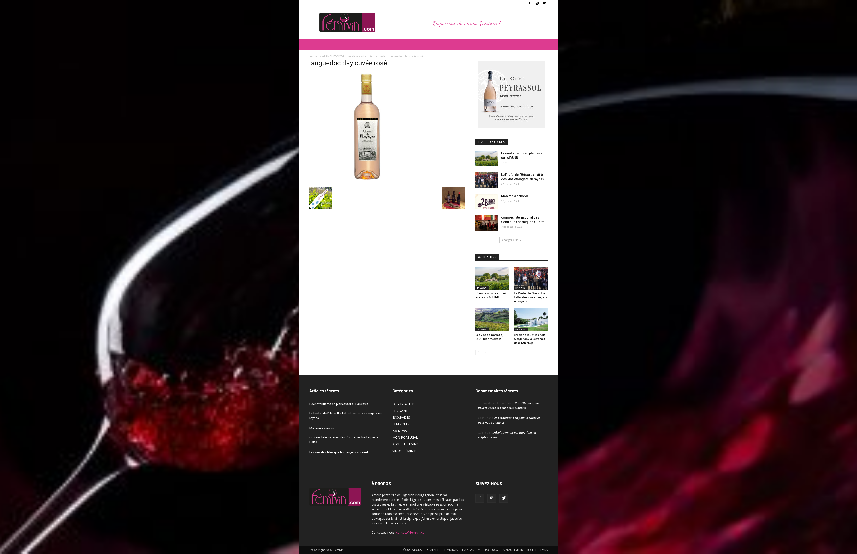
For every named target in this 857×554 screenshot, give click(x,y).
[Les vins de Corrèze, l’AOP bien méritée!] (492, 319)
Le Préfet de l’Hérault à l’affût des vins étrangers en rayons (530, 297)
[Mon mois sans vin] (486, 201)
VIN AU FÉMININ (404, 451)
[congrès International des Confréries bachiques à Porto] (486, 223)
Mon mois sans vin (515, 196)
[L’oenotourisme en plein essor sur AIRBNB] (486, 158)
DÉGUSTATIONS (404, 404)
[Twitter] (544, 3)
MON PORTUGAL (405, 437)
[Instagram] (537, 3)
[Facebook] (529, 3)
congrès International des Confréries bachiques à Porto (343, 440)
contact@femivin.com (412, 532)
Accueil (313, 56)
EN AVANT (482, 287)
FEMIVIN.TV (400, 424)
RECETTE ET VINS (405, 444)
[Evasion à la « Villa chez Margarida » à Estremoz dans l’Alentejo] (531, 319)
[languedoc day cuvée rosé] (365, 182)
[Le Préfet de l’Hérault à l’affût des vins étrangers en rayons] (486, 180)
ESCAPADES (401, 417)
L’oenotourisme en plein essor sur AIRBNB (338, 404)
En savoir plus (396, 523)
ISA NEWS (399, 431)
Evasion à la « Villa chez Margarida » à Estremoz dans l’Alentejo (529, 339)
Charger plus (510, 240)
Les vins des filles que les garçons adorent (338, 452)
